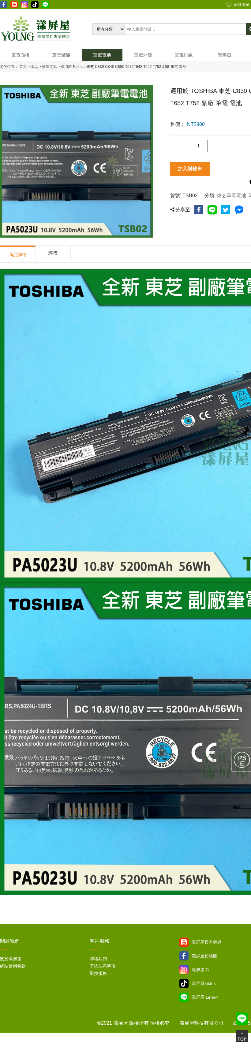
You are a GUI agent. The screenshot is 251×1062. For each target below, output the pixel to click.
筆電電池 (102, 54)
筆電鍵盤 (61, 54)
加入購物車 (190, 168)
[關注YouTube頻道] (184, 942)
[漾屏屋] (46, 29)
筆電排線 (183, 54)
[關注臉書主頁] (184, 955)
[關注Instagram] (184, 969)
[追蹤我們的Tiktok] (35, 4)
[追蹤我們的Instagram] (24, 4)
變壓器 (224, 54)
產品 (34, 67)
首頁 (23, 67)
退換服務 (98, 973)
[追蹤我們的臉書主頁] (3, 4)
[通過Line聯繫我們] (45, 4)
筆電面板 (20, 54)
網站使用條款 (13, 966)
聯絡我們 (98, 958)
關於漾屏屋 (10, 958)
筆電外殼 (143, 54)
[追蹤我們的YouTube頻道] (14, 4)
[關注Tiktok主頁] (184, 983)
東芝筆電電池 (231, 195)
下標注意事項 (102, 966)
